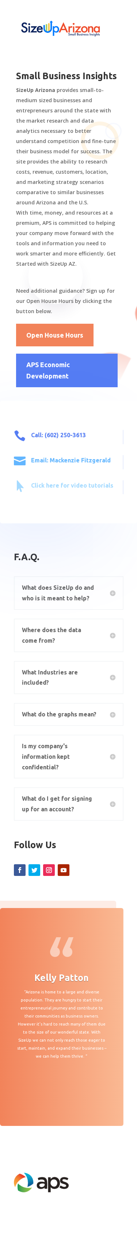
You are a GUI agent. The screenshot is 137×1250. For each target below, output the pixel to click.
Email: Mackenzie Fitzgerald (71, 460)
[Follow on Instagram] (49, 870)
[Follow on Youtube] (63, 870)
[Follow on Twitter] (34, 870)
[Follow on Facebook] (20, 870)
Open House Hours (54, 335)
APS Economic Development (48, 370)
